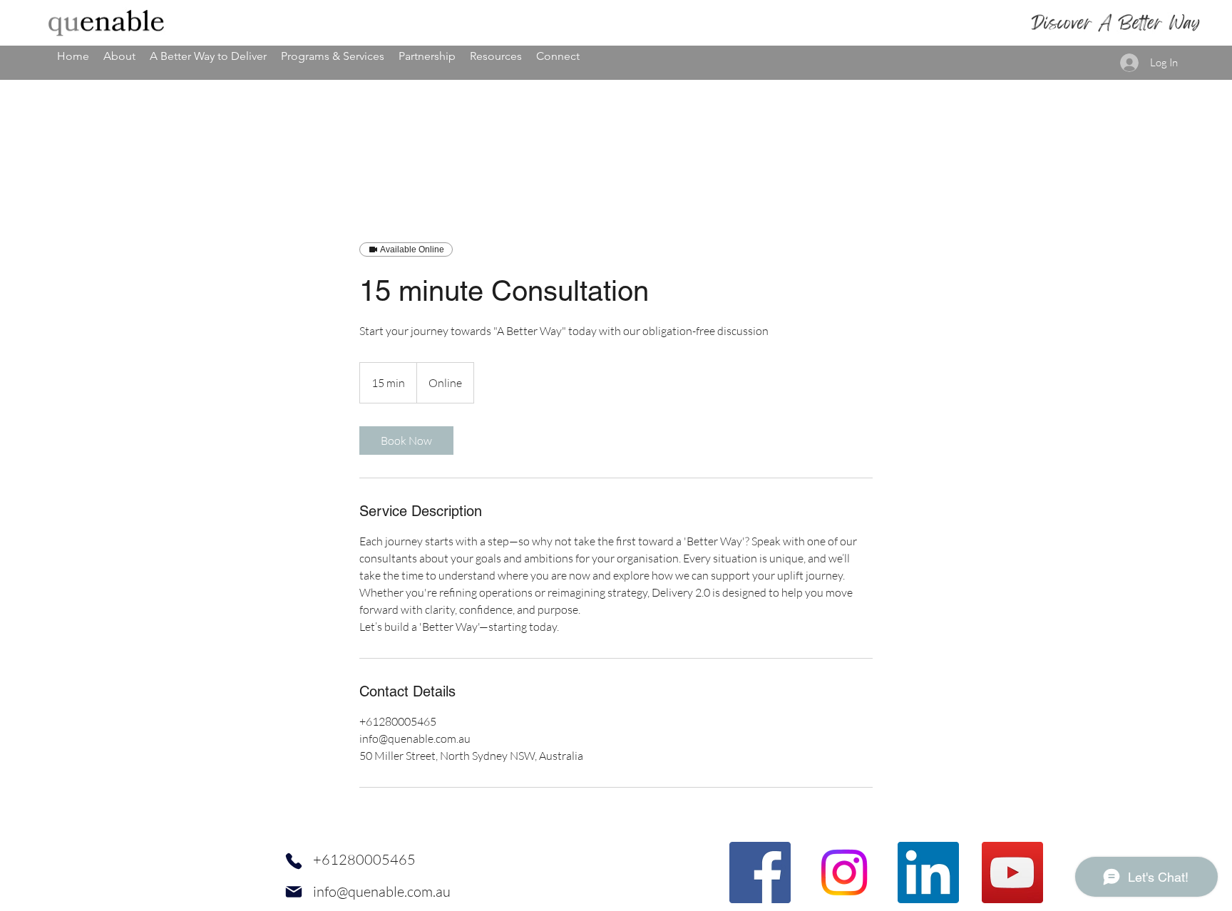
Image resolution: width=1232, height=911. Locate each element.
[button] (119, 56)
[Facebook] (760, 872)
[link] (406, 440)
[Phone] (293, 860)
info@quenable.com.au (382, 891)
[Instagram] (844, 872)
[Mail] (293, 891)
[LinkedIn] (928, 872)
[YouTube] (1012, 872)
